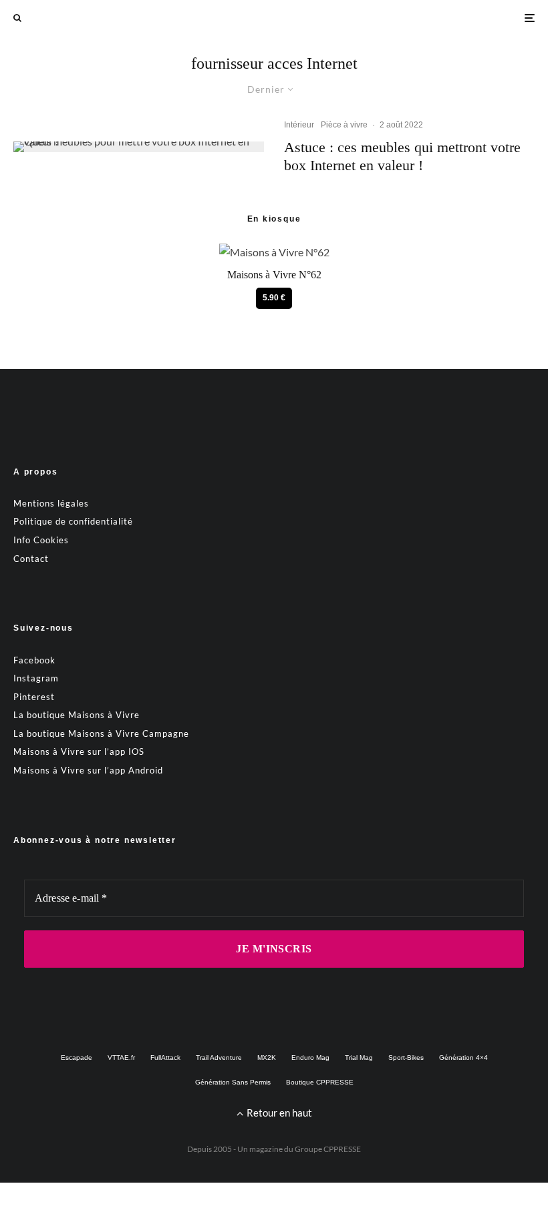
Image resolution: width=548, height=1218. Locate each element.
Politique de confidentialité (73, 521)
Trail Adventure (219, 1057)
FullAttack (165, 1057)
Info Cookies (41, 540)
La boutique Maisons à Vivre (76, 714)
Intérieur (299, 124)
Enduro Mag (310, 1057)
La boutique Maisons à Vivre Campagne (101, 733)
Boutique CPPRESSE (320, 1082)
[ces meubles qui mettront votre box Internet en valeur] (138, 146)
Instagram (36, 678)
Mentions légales (51, 503)
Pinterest (34, 696)
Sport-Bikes (406, 1057)
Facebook (34, 660)
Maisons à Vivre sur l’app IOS (78, 751)
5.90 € (274, 297)
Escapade (76, 1057)
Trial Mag (359, 1057)
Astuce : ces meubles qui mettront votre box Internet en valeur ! (402, 156)
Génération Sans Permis (233, 1082)
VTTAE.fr (121, 1057)
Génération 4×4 (463, 1057)
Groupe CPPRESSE (328, 1149)
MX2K (266, 1057)
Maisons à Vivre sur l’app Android (88, 770)
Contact (31, 558)
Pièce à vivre (344, 124)
